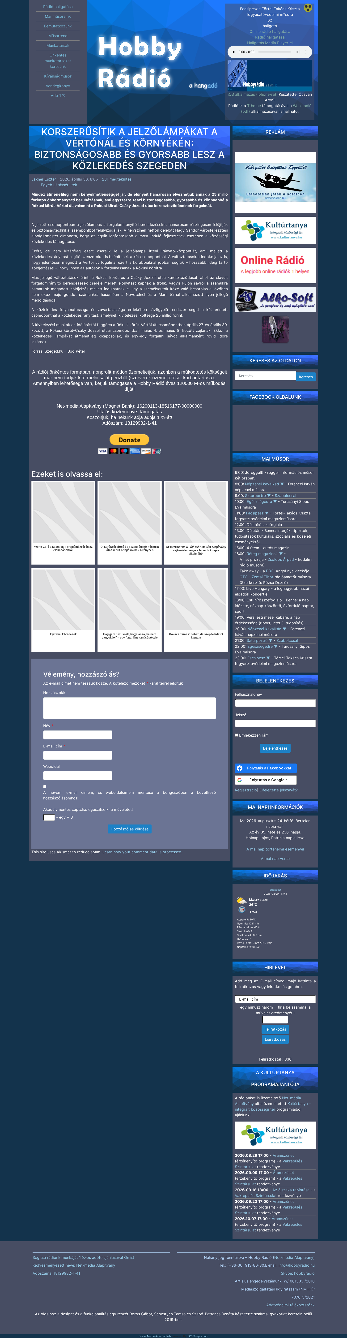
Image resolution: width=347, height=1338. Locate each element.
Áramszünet (283, 1155)
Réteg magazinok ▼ (265, 553)
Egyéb (46, 184)
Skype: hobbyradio (298, 1273)
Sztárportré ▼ (258, 495)
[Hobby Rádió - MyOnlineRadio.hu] (275, 329)
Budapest (275, 889)
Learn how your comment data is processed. (142, 852)
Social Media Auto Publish (155, 1336)
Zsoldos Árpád (281, 559)
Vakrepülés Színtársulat (256, 1195)
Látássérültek (65, 184)
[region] (270, 71)
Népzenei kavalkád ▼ (265, 484)
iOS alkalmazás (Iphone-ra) (252, 94)
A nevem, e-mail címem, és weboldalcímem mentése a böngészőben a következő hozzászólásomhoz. (129, 795)
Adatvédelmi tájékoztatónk (290, 1305)
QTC (244, 576)
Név (48, 725)
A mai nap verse (275, 858)
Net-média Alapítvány (293, 1257)
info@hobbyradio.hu (297, 1265)
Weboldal (51, 766)
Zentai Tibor (262, 576)
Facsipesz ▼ (258, 513)
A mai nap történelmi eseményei (275, 849)
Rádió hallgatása (270, 37)
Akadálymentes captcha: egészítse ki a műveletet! (88, 809)
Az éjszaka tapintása (290, 1189)
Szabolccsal (285, 495)
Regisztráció (246, 790)
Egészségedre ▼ (262, 501)
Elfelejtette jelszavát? (278, 790)
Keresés (306, 377)
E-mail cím (54, 746)
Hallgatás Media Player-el (270, 42)
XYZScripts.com (198, 1336)
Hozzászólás (54, 692)
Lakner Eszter (43, 179)
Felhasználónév (248, 694)
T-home (254, 105)
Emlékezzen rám (253, 735)
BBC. (270, 571)
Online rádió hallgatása (270, 31)
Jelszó (240, 714)
